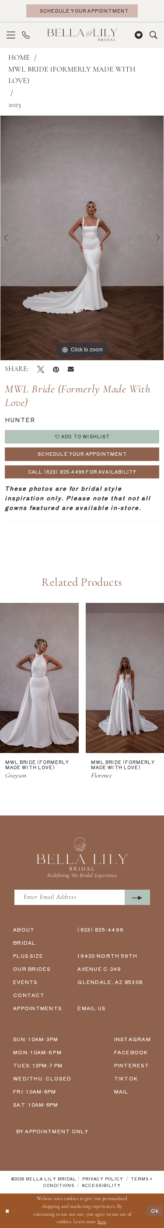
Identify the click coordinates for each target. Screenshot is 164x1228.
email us (91, 1007)
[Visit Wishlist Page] (139, 35)
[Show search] (153, 35)
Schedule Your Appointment (82, 454)
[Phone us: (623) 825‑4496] (26, 35)
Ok (155, 1210)
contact (29, 994)
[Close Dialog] (8, 1211)
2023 (14, 105)
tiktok (126, 1078)
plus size (28, 955)
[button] (11, 35)
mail (121, 1091)
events (25, 981)
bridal (24, 942)
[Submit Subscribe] (137, 897)
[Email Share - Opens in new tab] (71, 369)
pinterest (131, 1065)
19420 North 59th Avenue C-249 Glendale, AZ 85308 (110, 968)
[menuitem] (11, 35)
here (102, 1222)
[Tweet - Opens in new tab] (40, 369)
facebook (131, 1052)
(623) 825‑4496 (100, 929)
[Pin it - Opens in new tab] (56, 369)
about (24, 929)
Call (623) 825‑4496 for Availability (82, 471)
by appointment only (52, 1131)
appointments (37, 1007)
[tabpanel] (82, 238)
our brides (32, 968)
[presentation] (39, 678)
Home (19, 58)
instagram (132, 1038)
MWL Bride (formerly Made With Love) (72, 75)
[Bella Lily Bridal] (82, 35)
